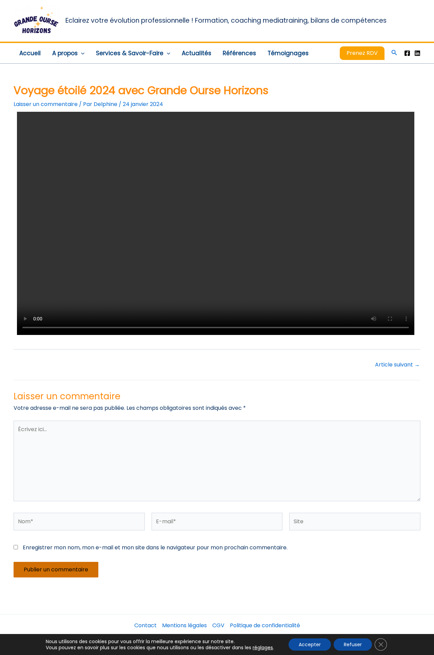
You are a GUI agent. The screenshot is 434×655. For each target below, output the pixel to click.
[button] (81, 53)
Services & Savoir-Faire (129, 53)
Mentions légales (184, 625)
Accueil (30, 53)
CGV (218, 625)
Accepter (310, 644)
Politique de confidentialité (265, 625)
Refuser (353, 644)
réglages (263, 648)
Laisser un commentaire (46, 104)
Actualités (196, 53)
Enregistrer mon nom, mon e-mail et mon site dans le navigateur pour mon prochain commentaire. (155, 547)
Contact (145, 625)
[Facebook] (407, 53)
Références (239, 53)
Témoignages (288, 53)
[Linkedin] (417, 53)
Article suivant (397, 364)
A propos (65, 53)
